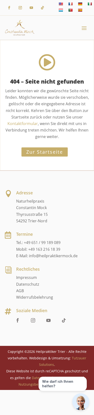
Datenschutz (27, 284)
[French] (70, 4)
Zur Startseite (44, 152)
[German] (80, 4)
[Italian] (89, 4)
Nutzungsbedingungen (37, 384)
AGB (20, 290)
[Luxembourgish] (61, 10)
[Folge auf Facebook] (9, 7)
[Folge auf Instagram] (20, 7)
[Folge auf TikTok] (42, 7)
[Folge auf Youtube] (31, 7)
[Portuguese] (70, 10)
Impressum (26, 277)
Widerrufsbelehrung (34, 297)
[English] (61, 4)
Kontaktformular (22, 123)
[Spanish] (80, 10)
